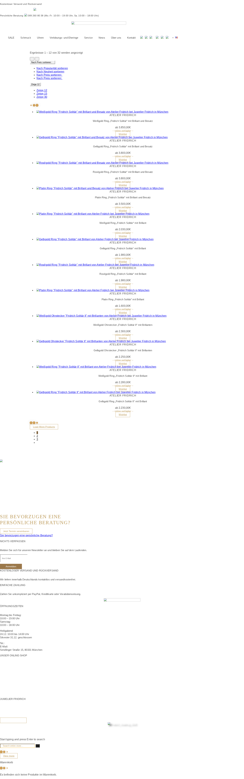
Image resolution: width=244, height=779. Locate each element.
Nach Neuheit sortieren (50, 71)
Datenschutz (7, 686)
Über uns (5, 707)
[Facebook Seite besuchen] (157, 37)
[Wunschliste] (146, 37)
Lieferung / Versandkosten (14, 671)
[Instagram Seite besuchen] (162, 37)
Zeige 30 (42, 97)
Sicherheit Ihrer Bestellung (14, 664)
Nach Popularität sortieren (52, 68)
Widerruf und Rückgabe (13, 667)
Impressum (6, 680)
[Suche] (141, 37)
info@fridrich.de (17, 646)
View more (8, 756)
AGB (2, 683)
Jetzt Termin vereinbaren (16, 531)
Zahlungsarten (8, 674)
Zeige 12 (42, 90)
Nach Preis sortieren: (49, 74)
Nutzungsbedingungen (12, 693)
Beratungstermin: (17, 9)
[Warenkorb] (151, 37)
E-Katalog (7, 727)
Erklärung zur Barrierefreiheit (16, 690)
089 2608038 (12, 643)
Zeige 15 (42, 93)
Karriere (4, 714)
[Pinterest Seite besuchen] (167, 37)
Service (4, 711)
